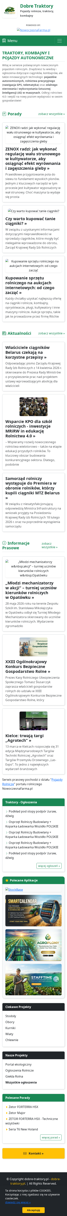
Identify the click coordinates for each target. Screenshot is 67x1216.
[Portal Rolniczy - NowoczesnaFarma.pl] (33, 29)
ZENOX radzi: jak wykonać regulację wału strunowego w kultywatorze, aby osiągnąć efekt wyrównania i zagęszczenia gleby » (32, 158)
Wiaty (9, 1034)
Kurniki (10, 1028)
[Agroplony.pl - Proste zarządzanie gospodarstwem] (33, 945)
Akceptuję (33, 1210)
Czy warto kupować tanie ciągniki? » (30, 221)
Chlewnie (11, 1040)
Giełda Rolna (14, 1076)
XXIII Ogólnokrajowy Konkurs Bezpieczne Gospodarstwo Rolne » (27, 666)
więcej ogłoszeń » (49, 866)
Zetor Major (17, 1113)
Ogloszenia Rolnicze (19, 1070)
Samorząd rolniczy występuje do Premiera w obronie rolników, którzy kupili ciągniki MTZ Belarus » (32, 488)
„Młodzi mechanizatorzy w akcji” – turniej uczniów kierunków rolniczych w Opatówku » (31, 590)
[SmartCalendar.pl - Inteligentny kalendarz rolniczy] (33, 910)
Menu (12, 40)
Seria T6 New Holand (23, 1129)
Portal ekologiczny (18, 1064)
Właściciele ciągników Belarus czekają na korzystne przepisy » (27, 352)
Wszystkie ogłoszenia (21, 1082)
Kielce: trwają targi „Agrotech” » (24, 738)
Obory (9, 1022)
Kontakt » (36, 1153)
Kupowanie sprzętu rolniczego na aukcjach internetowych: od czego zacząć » (29, 285)
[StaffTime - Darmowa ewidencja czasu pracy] (33, 979)
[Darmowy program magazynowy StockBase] (33, 889)
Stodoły (10, 1016)
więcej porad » (51, 1137)
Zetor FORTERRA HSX (23, 1107)
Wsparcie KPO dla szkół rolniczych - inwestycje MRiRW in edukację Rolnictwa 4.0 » (28, 428)
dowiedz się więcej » (18, 1202)
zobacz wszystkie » (51, 114)
